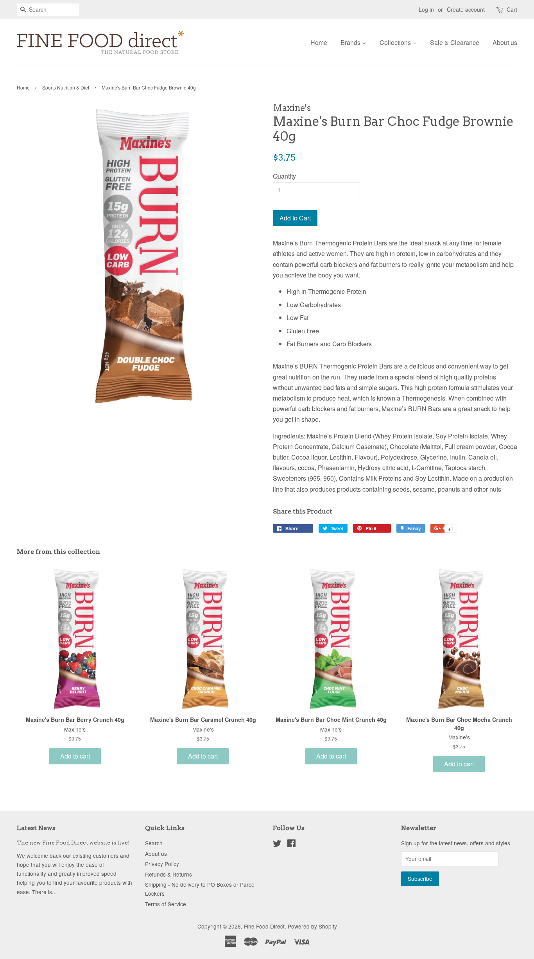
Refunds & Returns (168, 874)
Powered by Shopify (312, 926)
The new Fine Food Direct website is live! (73, 842)
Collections (396, 42)
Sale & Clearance (454, 42)
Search (154, 843)
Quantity (284, 176)
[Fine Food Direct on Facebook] (291, 844)
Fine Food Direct (264, 926)
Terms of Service (165, 904)
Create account (466, 9)
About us (505, 42)
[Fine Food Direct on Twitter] (277, 844)
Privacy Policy (162, 864)
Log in (426, 9)
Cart (512, 9)
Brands (351, 42)
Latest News (36, 828)
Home (318, 42)
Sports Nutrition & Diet (65, 87)
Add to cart (75, 755)
